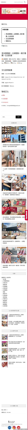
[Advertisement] (14, 388)
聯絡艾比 (8, 41)
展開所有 (4, 277)
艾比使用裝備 (10, 38)
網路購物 (5, 304)
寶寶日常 (5, 283)
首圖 (4, 292)
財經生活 (5, 302)
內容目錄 (5, 29)
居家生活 (5, 299)
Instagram (5, 102)
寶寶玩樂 (5, 288)
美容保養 (5, 306)
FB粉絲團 (5, 98)
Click (26, 215)
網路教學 (5, 300)
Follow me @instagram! (11, 422)
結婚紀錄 (5, 284)
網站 (4, 95)
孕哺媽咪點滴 (6, 281)
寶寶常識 (5, 297)
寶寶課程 (5, 286)
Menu (4, 2)
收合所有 (9, 277)
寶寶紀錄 (5, 295)
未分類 (4, 279)
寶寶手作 (5, 293)
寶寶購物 (5, 290)
